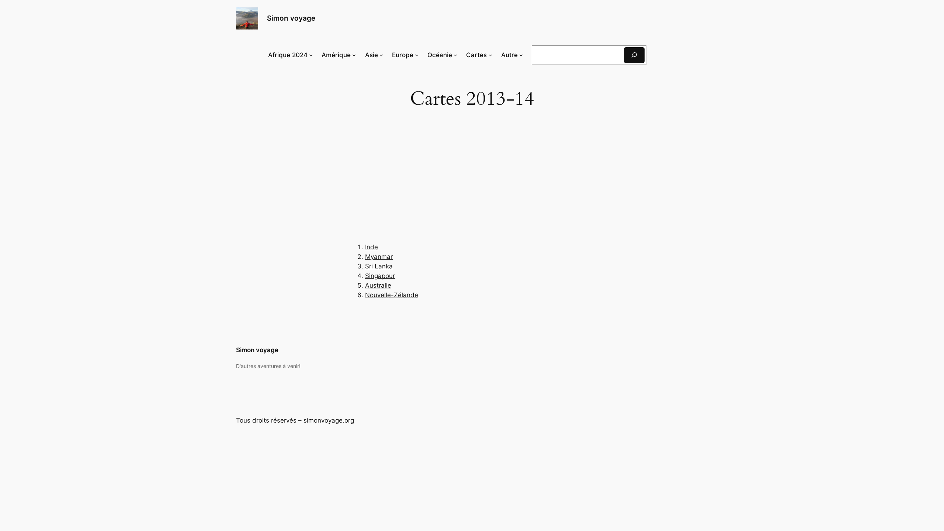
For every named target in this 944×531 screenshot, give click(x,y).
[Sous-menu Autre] (521, 55)
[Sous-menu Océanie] (455, 55)
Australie (378, 285)
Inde (371, 247)
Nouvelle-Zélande (391, 295)
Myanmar (379, 256)
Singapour (380, 276)
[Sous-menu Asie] (381, 55)
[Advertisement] (472, 183)
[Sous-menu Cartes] (490, 55)
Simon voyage (291, 18)
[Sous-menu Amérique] (354, 55)
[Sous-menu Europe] (417, 55)
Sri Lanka (379, 266)
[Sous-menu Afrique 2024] (311, 55)
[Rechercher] (634, 55)
